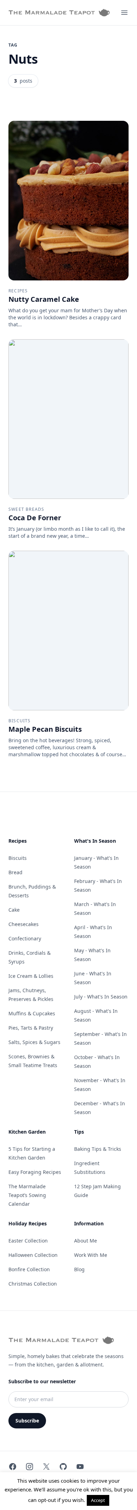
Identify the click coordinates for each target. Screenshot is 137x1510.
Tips (79, 1131)
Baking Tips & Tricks (97, 1149)
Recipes (17, 840)
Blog (79, 1269)
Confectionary (24, 938)
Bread (15, 872)
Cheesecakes (23, 924)
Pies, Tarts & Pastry (30, 1027)
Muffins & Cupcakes (31, 1013)
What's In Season (95, 840)
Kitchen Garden (27, 1131)
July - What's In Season (101, 996)
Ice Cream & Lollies (30, 976)
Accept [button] (98, 1500)
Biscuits (17, 858)
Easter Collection (28, 1240)
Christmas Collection (32, 1283)
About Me (85, 1240)
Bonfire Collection (29, 1269)
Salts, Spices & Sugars (34, 1042)
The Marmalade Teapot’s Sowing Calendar (27, 1195)
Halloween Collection (33, 1255)
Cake (14, 909)
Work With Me (90, 1255)
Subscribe (27, 1420)
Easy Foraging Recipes (34, 1172)
